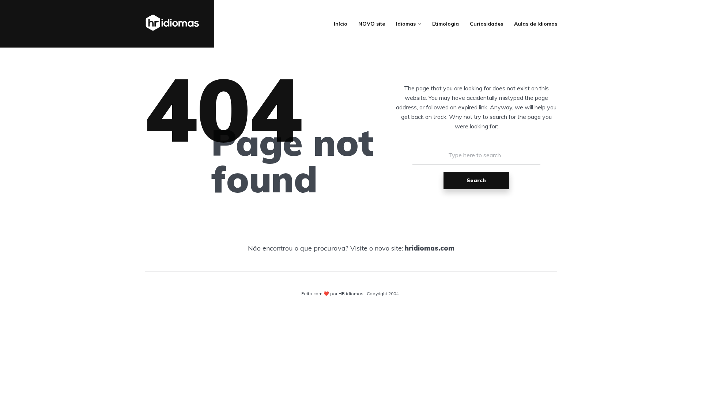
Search (476, 180)
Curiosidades (486, 23)
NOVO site (371, 23)
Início (340, 23)
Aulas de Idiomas (535, 23)
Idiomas (406, 23)
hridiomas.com (429, 248)
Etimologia (445, 23)
